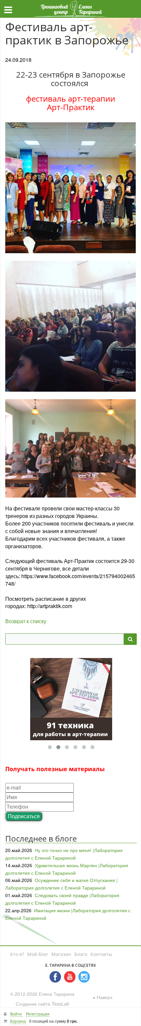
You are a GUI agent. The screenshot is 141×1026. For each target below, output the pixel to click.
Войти (16, 1013)
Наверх (103, 997)
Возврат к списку (25, 621)
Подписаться (24, 816)
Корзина (18, 1021)
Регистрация (38, 1013)
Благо (80, 954)
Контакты (101, 954)
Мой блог (37, 954)
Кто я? (17, 954)
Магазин (61, 954)
